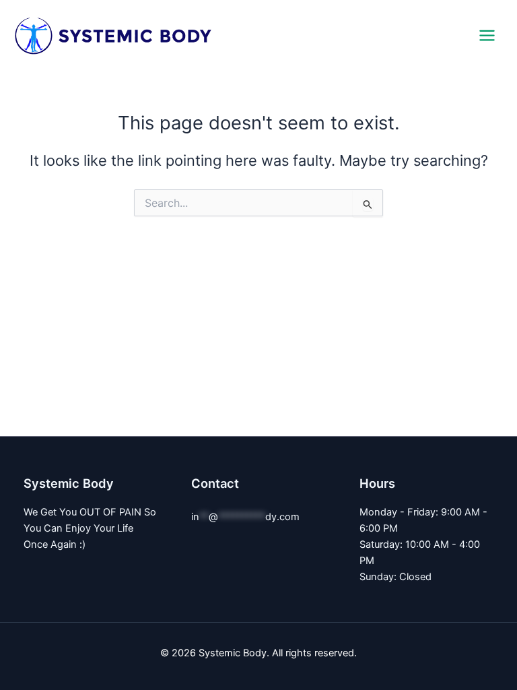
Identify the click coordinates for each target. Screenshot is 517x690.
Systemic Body (280, 34)
